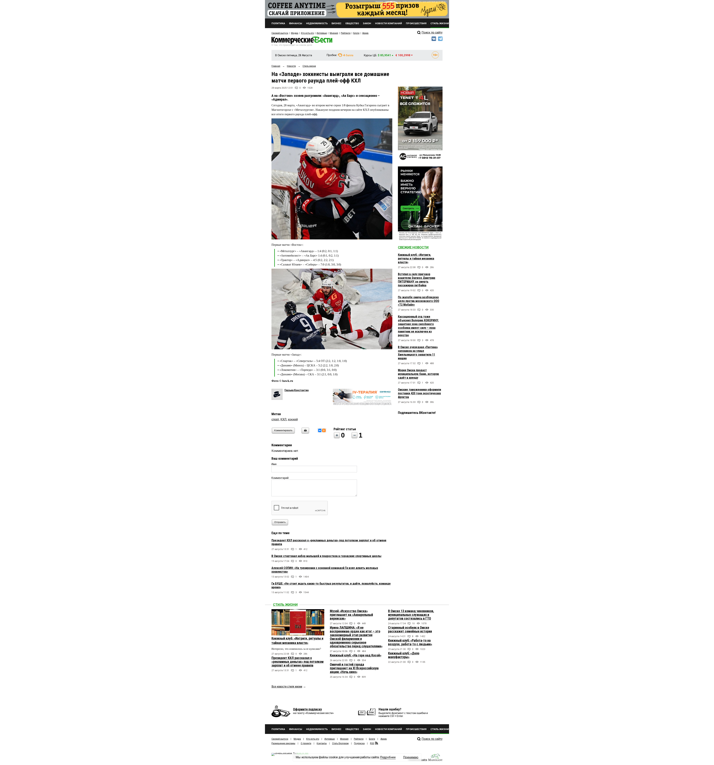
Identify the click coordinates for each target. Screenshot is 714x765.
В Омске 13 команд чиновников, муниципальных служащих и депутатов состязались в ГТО (411, 614)
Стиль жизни (285, 605)
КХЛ (283, 419)
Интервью (322, 33)
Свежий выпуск (279, 33)
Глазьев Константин (296, 390)
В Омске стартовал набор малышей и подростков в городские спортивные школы (326, 556)
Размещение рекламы (283, 743)
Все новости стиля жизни (286, 686)
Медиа (294, 33)
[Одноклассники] (324, 430)
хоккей (293, 419)
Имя (273, 464)
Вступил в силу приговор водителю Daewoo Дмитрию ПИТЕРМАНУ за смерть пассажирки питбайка (416, 279)
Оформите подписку (307, 709)
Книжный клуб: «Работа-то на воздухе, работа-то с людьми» (410, 642)
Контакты (322, 743)
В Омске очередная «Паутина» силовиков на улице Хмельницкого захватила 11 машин (418, 352)
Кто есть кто (307, 33)
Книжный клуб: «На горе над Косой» (355, 655)
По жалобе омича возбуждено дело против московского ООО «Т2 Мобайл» (418, 300)
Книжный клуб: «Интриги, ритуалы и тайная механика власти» (416, 258)
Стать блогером (340, 743)
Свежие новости (413, 247)
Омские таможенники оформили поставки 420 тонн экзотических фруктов (419, 393)
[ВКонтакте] (319, 430)
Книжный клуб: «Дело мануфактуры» (403, 655)
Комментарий (280, 477)
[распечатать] (304, 433)
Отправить (280, 522)
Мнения (334, 33)
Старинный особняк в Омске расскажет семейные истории (410, 629)
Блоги (356, 33)
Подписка (359, 743)
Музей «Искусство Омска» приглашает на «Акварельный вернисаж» (351, 614)
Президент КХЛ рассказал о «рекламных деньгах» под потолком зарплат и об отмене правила (297, 661)
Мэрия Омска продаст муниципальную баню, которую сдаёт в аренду (418, 373)
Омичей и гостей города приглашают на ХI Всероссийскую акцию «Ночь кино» (354, 668)
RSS (372, 743)
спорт (275, 419)
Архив (365, 33)
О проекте (306, 743)
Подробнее (388, 757)
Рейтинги (345, 33)
